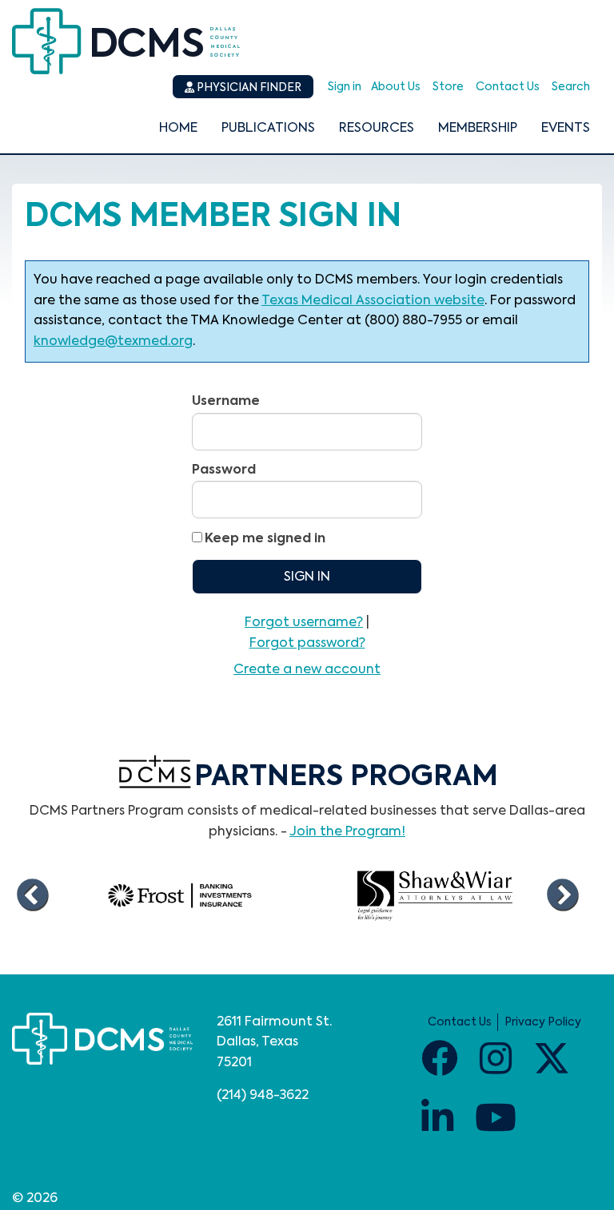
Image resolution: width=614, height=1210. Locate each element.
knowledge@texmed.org (113, 341)
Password (224, 470)
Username (226, 401)
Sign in (344, 87)
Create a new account (307, 670)
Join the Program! (347, 832)
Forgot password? (307, 643)
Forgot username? (304, 623)
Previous (32, 896)
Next (562, 896)
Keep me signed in (265, 539)
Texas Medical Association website (372, 301)
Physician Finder (247, 87)
